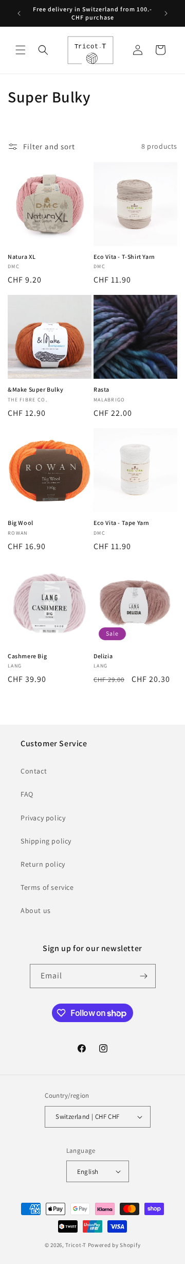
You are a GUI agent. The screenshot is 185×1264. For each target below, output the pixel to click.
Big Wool (20, 522)
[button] (20, 50)
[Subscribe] (144, 976)
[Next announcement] (166, 13)
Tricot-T (75, 1245)
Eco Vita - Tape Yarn (122, 522)
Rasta (101, 389)
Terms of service (47, 887)
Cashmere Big (27, 656)
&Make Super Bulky (35, 389)
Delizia (103, 656)
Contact (34, 771)
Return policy (43, 864)
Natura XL (21, 256)
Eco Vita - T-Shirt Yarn (124, 256)
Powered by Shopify (114, 1245)
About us (36, 910)
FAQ (27, 794)
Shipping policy (46, 841)
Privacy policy (43, 817)
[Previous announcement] (19, 13)
